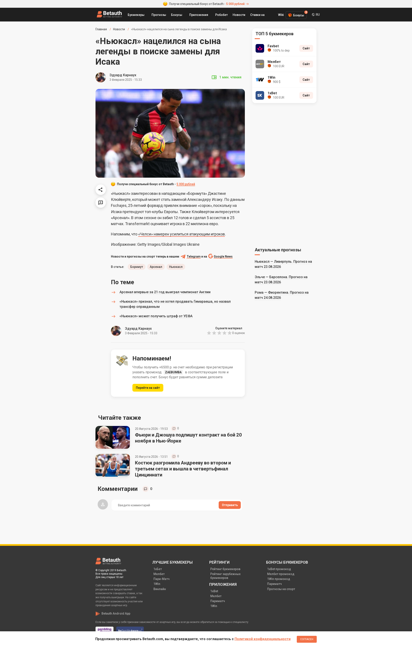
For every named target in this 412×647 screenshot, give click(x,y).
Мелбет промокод (280, 574)
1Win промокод (278, 579)
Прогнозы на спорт (281, 589)
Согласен (306, 639)
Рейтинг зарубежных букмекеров (225, 576)
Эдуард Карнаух (122, 75)
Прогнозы (158, 15)
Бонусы (176, 15)
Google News (223, 256)
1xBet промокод (279, 569)
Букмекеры (136, 15)
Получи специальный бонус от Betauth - (207, 4)
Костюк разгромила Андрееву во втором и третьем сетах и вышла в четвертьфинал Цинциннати (183, 469)
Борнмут (136, 267)
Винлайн (159, 589)
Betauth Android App (115, 613)
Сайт (306, 48)
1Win (156, 584)
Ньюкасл (176, 267)
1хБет (157, 569)
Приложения (198, 15)
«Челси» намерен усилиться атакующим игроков (181, 234)
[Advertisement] (284, 174)
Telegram (194, 256)
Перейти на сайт (148, 387)
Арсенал (156, 267)
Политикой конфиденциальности (263, 639)
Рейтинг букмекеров (225, 569)
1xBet (214, 591)
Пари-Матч (161, 579)
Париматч (217, 601)
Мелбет (159, 574)
